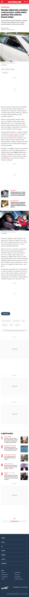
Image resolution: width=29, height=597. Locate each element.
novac (3, 550)
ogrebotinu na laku (6, 156)
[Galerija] (14, 46)
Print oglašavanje (18, 576)
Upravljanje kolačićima (19, 579)
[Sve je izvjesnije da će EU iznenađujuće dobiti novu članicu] (24, 457)
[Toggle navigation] (2, 2)
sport (3, 542)
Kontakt (2, 579)
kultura (3, 554)
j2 (1, 546)
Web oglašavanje (4, 576)
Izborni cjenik (17, 574)
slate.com (3, 121)
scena (3, 559)
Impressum (3, 572)
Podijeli (4, 72)
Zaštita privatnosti (4, 574)
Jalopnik (19, 129)
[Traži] (27, 2)
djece (21, 112)
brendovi (3, 563)
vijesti (3, 537)
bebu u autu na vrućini (12, 134)
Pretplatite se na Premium (20, 587)
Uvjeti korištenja (17, 572)
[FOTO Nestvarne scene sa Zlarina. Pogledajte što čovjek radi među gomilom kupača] (24, 448)
